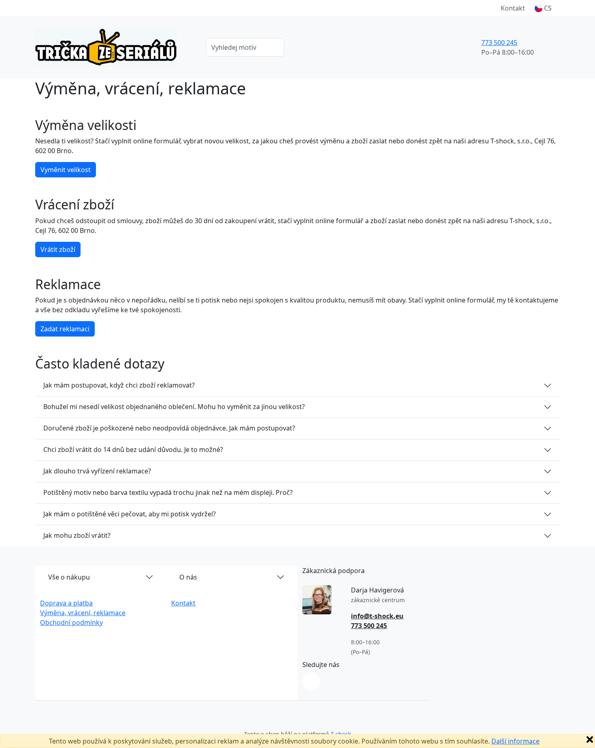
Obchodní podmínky (71, 622)
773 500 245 (499, 42)
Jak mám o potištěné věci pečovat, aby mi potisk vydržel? (129, 513)
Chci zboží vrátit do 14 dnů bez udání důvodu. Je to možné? (133, 449)
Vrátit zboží (57, 249)
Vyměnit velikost (65, 169)
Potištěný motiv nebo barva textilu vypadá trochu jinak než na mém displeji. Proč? (168, 492)
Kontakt (513, 8)
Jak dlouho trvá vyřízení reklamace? (97, 471)
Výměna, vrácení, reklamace (82, 612)
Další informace (515, 741)
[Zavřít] (589, 739)
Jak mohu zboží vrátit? (76, 535)
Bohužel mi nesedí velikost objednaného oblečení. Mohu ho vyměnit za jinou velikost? (174, 406)
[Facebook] (311, 681)
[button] (543, 8)
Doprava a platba (66, 603)
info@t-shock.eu (377, 616)
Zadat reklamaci (64, 328)
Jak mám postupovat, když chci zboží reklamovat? (119, 385)
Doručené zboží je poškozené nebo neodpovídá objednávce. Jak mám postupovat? (169, 428)
